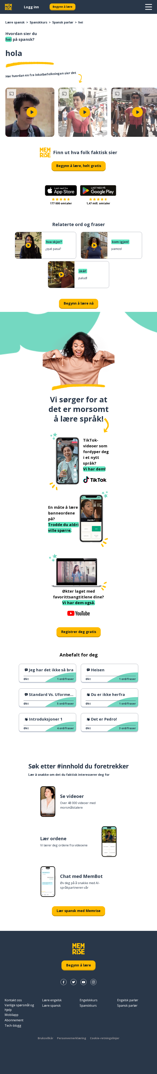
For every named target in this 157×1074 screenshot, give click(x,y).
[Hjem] (45, 152)
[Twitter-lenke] (73, 982)
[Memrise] (8, 7)
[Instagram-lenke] (93, 982)
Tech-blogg (13, 1025)
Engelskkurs (88, 1000)
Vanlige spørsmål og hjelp (19, 1007)
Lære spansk (15, 22)
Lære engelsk (52, 1000)
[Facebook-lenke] (64, 982)
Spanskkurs (38, 22)
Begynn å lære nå (79, 303)
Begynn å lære (62, 6)
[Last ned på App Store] (61, 190)
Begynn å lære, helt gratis (78, 165)
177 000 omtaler (61, 203)
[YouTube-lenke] (83, 982)
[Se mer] (148, 7)
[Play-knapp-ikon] (31, 112)
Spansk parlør (62, 22)
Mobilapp (11, 1015)
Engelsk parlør (127, 1000)
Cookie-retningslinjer (104, 1038)
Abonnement (14, 1020)
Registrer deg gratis (78, 631)
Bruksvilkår (45, 1038)
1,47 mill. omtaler (98, 203)
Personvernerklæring (71, 1038)
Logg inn (31, 7)
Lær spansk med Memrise (78, 910)
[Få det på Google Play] (98, 190)
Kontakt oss (13, 1000)
